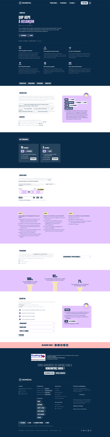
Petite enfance (32, 40)
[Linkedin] (67, 345)
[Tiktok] (64, 345)
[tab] (22, 422)
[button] (23, 93)
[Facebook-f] (58, 345)
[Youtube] (61, 345)
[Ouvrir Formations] (67, 3)
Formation (25, 40)
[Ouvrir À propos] (75, 3)
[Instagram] (56, 345)
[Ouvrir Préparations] (57, 3)
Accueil (20, 40)
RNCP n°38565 (36, 58)
